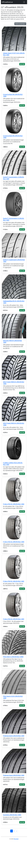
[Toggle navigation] (24, 2)
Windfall (16, 839)
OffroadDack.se (7, 2)
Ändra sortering (19, 24)
